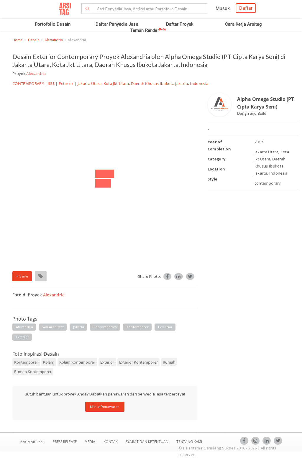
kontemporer (138, 327)
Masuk (223, 8)
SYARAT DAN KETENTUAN (147, 441)
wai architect (53, 327)
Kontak (111, 441)
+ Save (22, 276)
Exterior (66, 83)
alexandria (24, 327)
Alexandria (54, 39)
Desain (34, 39)
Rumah (169, 362)
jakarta (78, 327)
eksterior (165, 327)
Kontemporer (26, 362)
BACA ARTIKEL (32, 441)
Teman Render (148, 30)
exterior (22, 337)
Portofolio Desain (52, 24)
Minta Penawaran (105, 406)
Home (17, 39)
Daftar (245, 8)
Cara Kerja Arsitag (243, 24)
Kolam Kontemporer (77, 362)
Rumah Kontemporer (33, 371)
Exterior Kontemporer (138, 362)
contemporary (105, 327)
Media (90, 441)
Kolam (48, 362)
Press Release (65, 441)
